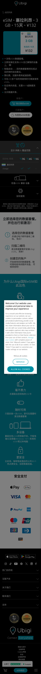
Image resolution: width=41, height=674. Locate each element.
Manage (20, 362)
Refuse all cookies (20, 356)
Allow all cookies (20, 369)
